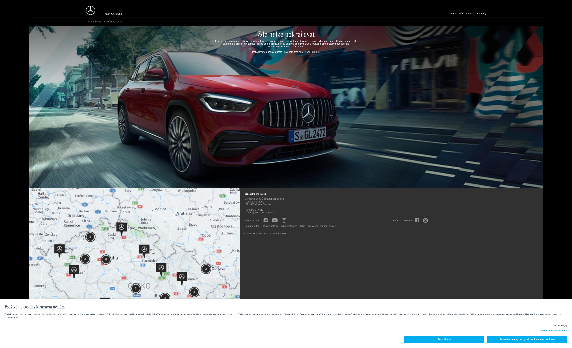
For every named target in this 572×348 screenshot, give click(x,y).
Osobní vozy (94, 21)
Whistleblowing (289, 226)
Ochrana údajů (252, 226)
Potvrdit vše (444, 339)
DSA (302, 226)
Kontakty (481, 13)
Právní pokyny (270, 226)
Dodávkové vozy (113, 21)
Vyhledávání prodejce (462, 13)
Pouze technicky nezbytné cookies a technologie (527, 339)
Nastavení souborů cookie (553, 331)
